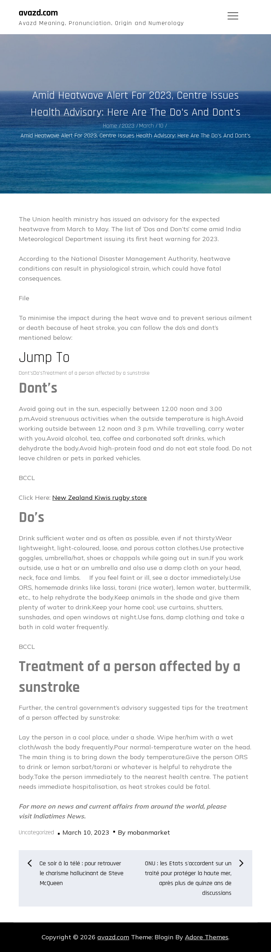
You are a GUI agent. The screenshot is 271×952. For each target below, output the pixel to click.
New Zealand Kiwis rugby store (99, 497)
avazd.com (38, 13)
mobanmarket (148, 832)
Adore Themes (206, 937)
